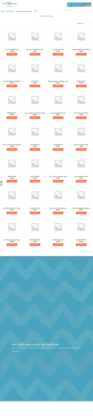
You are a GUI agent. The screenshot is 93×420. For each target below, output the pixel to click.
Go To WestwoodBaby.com (24, 11)
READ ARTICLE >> (16, 351)
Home (2, 11)
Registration (10, 11)
